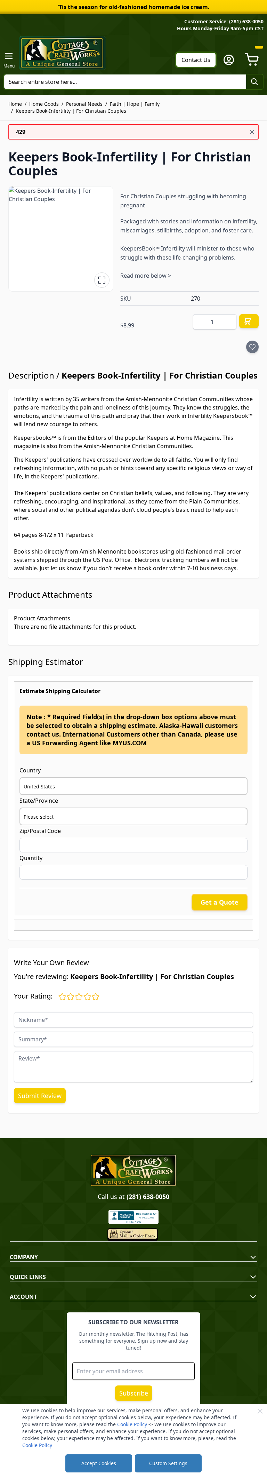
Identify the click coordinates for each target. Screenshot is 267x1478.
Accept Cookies (98, 1463)
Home (15, 104)
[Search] (254, 81)
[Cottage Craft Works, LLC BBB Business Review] (133, 1217)
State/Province (38, 800)
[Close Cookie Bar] (260, 1411)
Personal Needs (84, 104)
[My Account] (229, 60)
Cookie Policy (132, 1424)
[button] (61, 238)
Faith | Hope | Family (135, 104)
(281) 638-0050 (148, 1196)
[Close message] (252, 132)
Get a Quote (219, 902)
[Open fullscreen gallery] (102, 280)
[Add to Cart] (249, 321)
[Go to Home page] (62, 53)
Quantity (30, 858)
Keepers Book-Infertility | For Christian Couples (71, 111)
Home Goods (44, 104)
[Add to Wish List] (252, 347)
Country (30, 770)
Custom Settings (168, 1463)
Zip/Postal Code (40, 831)
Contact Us (195, 60)
